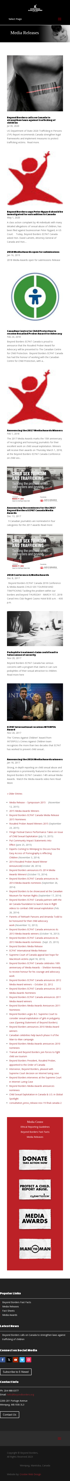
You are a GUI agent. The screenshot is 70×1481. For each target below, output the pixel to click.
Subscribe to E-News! (16, 1372)
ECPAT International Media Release (28, 950)
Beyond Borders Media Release (26, 946)
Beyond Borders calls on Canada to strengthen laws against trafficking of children (31, 120)
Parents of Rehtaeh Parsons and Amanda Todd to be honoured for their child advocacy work (35, 921)
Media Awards (9, 1314)
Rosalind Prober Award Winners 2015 (28, 823)
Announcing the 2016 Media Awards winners (35, 759)
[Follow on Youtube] (15, 1359)
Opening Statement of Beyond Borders (36, 1022)
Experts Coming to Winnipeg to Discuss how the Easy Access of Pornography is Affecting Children (34, 853)
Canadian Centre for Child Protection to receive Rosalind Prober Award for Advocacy (34, 332)
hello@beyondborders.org (20, 1394)
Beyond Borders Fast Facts (35, 1131)
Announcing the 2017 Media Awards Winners (35, 430)
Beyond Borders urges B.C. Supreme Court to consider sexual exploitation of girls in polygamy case (34, 1018)
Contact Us (9, 1414)
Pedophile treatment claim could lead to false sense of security (32, 653)
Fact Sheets (8, 1310)
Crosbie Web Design (30, 1474)
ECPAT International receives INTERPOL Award (31, 728)
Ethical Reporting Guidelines (35, 1126)
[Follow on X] (9, 1359)
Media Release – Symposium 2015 (27, 802)
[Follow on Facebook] (2, 1359)
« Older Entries (14, 793)
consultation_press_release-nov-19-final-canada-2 (35, 1102)
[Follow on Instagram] (28, 1359)
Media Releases (35, 1136)
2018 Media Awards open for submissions (33, 251)
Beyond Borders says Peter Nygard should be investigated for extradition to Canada (35, 213)
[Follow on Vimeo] (22, 1359)
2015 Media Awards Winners (25, 810)
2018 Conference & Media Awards (28, 575)
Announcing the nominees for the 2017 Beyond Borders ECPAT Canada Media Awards (31, 510)
